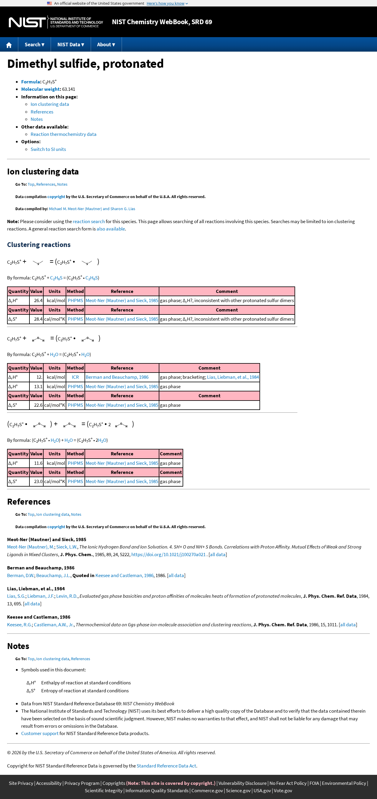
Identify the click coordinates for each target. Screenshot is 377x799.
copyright (56, 196)
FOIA (314, 783)
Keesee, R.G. (19, 624)
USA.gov (262, 790)
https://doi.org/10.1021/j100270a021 (168, 554)
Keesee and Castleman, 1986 (124, 575)
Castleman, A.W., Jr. (54, 624)
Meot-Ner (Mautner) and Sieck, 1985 (122, 300)
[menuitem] (9, 44)
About (104, 44)
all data (218, 554)
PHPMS (75, 300)
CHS (56, 277)
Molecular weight (40, 89)
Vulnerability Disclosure (243, 783)
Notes (37, 119)
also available (111, 228)
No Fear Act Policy (288, 783)
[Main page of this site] (9, 44)
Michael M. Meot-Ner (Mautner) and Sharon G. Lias (92, 208)
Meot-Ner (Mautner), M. (30, 546)
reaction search (89, 221)
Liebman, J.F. (40, 596)
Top (31, 184)
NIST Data (68, 44)
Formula (30, 81)
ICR (75, 377)
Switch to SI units (48, 149)
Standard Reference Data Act (166, 765)
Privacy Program (82, 783)
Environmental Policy (344, 783)
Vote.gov (283, 790)
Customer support (40, 733)
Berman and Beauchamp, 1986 (117, 377)
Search (32, 44)
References (42, 111)
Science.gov (238, 790)
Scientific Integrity (104, 790)
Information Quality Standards (156, 790)
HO (54, 354)
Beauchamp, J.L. (53, 575)
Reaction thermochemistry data (64, 134)
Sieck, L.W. (66, 546)
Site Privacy (21, 783)
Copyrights (113, 783)
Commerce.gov (207, 790)
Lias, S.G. (16, 596)
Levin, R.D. (66, 596)
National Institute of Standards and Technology (56, 22)
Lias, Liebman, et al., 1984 (233, 377)
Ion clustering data (50, 104)
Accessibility (49, 783)
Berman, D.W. (20, 575)
